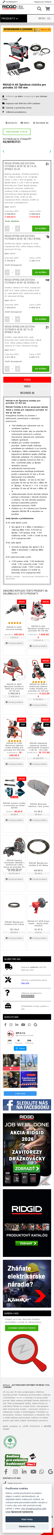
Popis (27, 380)
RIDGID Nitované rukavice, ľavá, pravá (38, 805)
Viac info (25, 983)
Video (26, 123)
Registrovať (38, 2)
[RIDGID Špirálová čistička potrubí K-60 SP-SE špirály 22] (47, 280)
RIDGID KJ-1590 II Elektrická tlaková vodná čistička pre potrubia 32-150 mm (38, 687)
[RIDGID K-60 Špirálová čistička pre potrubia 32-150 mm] (27, 57)
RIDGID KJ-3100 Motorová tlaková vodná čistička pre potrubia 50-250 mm (14, 746)
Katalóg (12, 123)
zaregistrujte (29, 96)
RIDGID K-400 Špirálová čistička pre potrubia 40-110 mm (38, 628)
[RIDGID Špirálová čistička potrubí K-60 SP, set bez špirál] (47, 236)
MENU (42, 18)
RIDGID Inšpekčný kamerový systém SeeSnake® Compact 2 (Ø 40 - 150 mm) (38, 746)
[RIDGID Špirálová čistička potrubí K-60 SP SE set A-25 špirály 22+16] (47, 164)
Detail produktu (15, 643)
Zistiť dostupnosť (13, 265)
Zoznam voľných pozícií (21, 1328)
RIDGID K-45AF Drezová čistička (14, 628)
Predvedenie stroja (16, 131)
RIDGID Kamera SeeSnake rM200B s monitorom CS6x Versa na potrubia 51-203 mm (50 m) (14, 865)
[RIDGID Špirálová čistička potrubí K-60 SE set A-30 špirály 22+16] (47, 327)
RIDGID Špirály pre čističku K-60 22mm (14, 923)
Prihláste (10, 96)
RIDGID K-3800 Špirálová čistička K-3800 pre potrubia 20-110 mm (14, 687)
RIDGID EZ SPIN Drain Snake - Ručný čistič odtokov (38, 923)
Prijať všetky (27, 1519)
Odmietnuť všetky (27, 1526)
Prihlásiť (48, 2)
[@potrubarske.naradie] (10, 1034)
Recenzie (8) (41, 123)
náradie (19, 1397)
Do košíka (40, 228)
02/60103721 (11, 142)
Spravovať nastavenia (22, 1511)
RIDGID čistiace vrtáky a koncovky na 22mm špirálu (14, 805)
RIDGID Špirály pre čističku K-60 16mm (38, 864)
